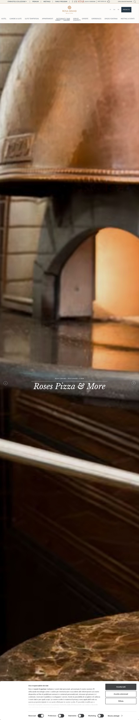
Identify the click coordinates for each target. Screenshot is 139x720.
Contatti (77, 20)
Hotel (3, 19)
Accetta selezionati (121, 694)
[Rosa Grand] (69, 10)
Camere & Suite (16, 19)
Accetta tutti (121, 687)
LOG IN (87, 1)
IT (110, 9)
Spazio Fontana (111, 19)
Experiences (96, 19)
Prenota (126, 9)
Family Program (61, 1)
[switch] (61, 715)
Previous (5, 383)
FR (118, 9)
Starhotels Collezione (16, 1)
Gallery (67, 20)
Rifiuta (120, 701)
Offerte (85, 19)
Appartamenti (47, 19)
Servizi (76, 19)
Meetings (46, 1)
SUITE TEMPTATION (32, 19)
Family (57, 20)
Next (133, 383)
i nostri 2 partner (39, 689)
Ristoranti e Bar (63, 19)
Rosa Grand (60, 378)
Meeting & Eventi (128, 19)
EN (114, 9)
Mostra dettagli (113, 716)
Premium (35, 1)
